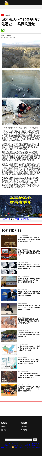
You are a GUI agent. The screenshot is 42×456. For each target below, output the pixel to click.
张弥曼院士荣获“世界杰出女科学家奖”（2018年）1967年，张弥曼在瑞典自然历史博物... (29, 307)
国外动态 (24, 426)
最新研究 (24, 423)
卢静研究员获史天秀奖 (23, 276)
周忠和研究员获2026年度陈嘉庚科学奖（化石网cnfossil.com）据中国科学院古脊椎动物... (29, 294)
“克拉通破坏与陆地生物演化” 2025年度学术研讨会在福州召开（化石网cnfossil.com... (29, 334)
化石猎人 (4, 430)
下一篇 (7, 219)
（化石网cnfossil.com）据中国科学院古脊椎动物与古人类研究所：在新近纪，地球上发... (29, 348)
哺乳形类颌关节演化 (23, 371)
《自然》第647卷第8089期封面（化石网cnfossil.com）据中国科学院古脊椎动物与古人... (29, 375)
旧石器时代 (19, 219)
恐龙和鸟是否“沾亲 (23, 317)
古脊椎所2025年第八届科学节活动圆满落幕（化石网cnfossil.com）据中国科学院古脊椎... (29, 389)
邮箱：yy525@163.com (14, 445)
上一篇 (2, 219)
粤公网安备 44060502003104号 (27, 447)
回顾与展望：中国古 (23, 262)
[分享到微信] (2, 30)
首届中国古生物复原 (23, 249)
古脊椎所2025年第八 (23, 385)
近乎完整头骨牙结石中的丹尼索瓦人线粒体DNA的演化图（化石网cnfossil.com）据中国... (29, 361)
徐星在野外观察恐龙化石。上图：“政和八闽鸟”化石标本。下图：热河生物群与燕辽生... (29, 321)
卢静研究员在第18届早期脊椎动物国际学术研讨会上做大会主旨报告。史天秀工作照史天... (29, 280)
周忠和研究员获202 (23, 289)
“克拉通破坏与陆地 (23, 330)
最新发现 (4, 423)
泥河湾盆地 (27, 219)
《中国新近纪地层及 (23, 344)
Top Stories (11, 230)
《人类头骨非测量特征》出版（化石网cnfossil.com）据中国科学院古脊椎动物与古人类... (29, 239)
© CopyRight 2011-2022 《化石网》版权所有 (21, 443)
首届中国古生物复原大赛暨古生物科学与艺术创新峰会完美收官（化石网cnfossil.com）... (29, 253)
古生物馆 (24, 430)
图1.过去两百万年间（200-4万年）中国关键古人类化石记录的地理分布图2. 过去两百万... (29, 266)
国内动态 (8, 15)
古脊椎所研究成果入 (23, 357)
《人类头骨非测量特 (23, 235)
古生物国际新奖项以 (23, 303)
